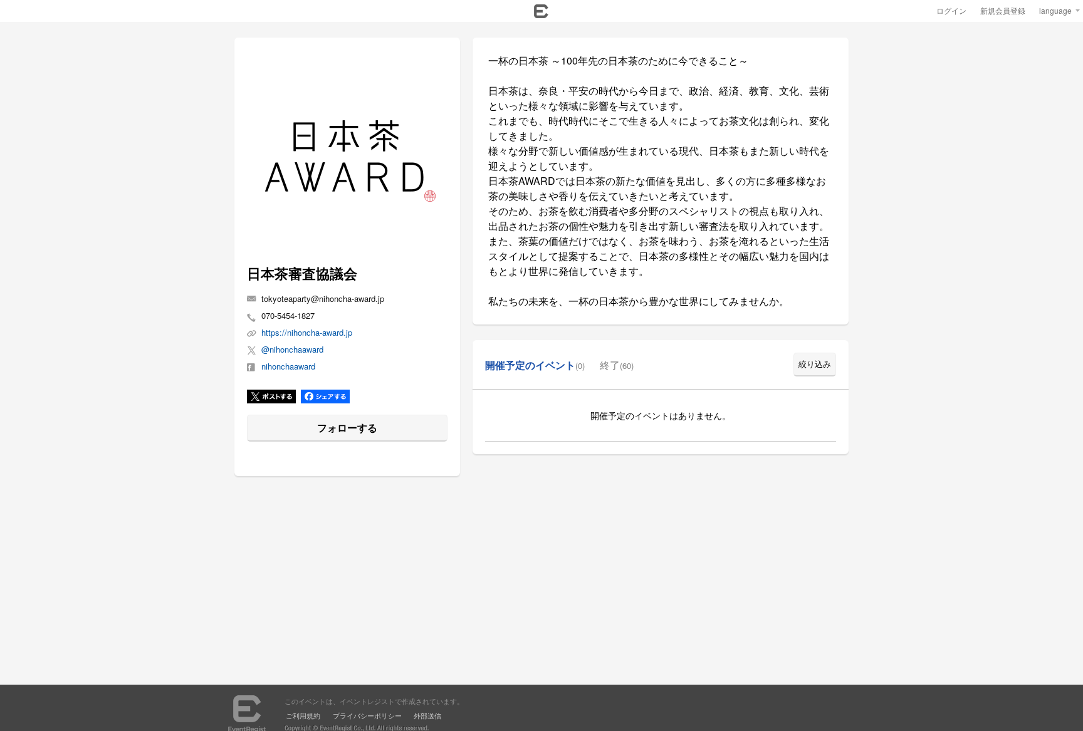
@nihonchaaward (292, 349)
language (1055, 10)
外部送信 (427, 715)
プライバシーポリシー (367, 715)
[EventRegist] (541, 14)
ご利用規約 (303, 715)
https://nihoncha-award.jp (306, 332)
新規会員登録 (1002, 10)
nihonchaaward (288, 366)
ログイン (951, 10)
